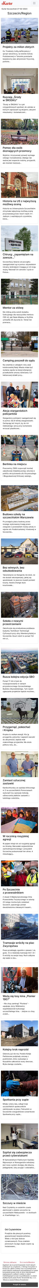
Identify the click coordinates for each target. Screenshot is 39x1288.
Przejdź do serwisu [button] (19, 1284)
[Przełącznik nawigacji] (34, 3)
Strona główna (9, 1262)
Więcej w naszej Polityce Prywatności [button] (15, 1280)
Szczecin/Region (27, 1262)
